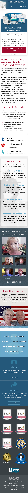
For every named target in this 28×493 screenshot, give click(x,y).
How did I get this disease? (14, 336)
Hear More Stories (14, 282)
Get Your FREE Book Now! (14, 49)
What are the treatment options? (14, 341)
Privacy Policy (22, 485)
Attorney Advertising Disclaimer (10, 485)
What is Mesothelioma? (14, 351)
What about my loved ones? (14, 346)
